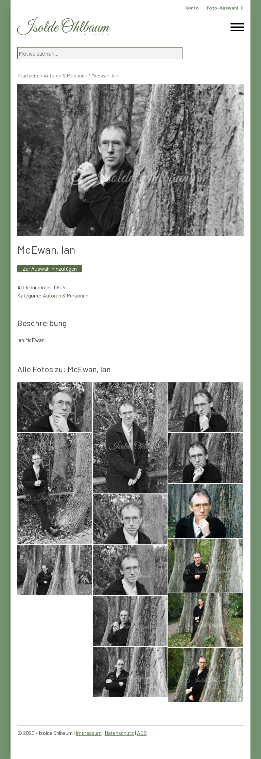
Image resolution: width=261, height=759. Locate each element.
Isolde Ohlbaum (63, 27)
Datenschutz (119, 732)
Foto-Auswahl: (225, 8)
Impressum (89, 732)
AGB (142, 732)
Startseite (28, 75)
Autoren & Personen (65, 75)
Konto (192, 8)
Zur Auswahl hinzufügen (50, 268)
